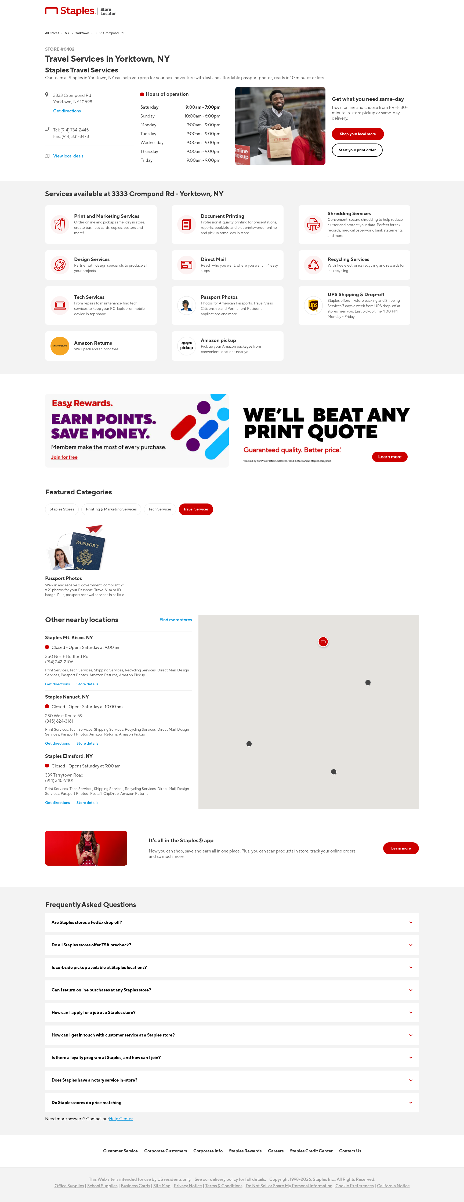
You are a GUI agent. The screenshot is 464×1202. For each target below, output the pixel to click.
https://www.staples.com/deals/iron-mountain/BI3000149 (354, 208)
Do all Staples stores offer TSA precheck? (91, 945)
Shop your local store (358, 134)
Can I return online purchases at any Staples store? (101, 990)
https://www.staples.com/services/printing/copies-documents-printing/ (220, 211)
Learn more (401, 848)
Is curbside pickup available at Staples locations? (99, 967)
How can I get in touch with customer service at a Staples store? (113, 1035)
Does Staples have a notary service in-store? (94, 1080)
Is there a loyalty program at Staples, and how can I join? (106, 1057)
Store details (87, 684)
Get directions (67, 111)
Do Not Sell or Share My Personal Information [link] (289, 1185)
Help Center (121, 1118)
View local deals (68, 156)
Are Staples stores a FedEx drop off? (87, 922)
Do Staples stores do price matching (87, 1102)
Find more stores (176, 619)
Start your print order (357, 150)
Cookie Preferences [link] (354, 1185)
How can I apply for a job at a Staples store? (94, 1012)
